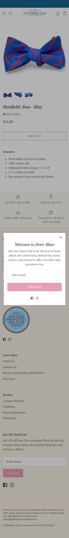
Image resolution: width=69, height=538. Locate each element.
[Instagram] (37, 298)
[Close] (61, 238)
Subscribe (34, 286)
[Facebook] (32, 298)
